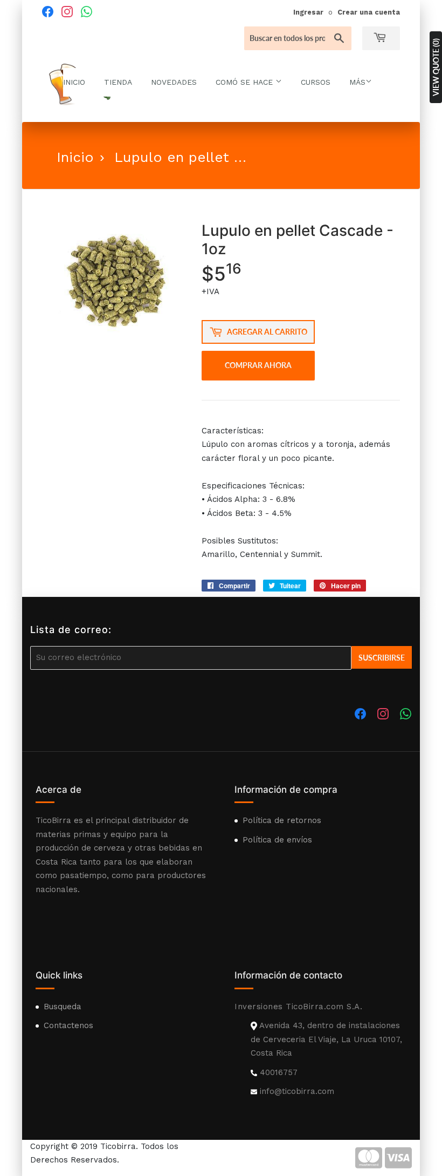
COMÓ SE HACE (245, 82)
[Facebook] (48, 11)
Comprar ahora (258, 365)
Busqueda (62, 1006)
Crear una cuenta (368, 12)
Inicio (75, 157)
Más (357, 82)
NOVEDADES (174, 82)
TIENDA (118, 82)
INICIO (74, 82)
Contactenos (68, 1025)
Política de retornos (282, 820)
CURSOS (315, 82)
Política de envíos (277, 840)
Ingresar (308, 12)
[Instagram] (67, 11)
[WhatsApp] (87, 11)
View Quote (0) (435, 67)
